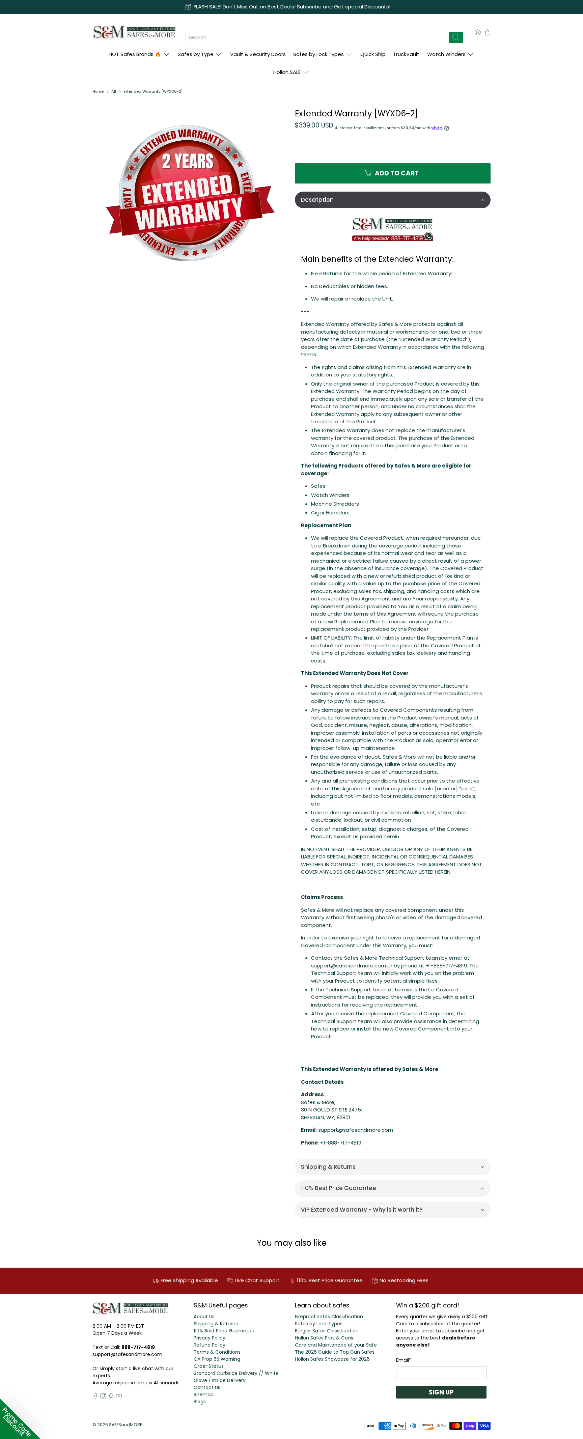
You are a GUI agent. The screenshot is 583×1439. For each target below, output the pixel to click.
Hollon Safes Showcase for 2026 (332, 1359)
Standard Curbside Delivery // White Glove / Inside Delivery (236, 1377)
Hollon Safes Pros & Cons (324, 1337)
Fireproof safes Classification (329, 1316)
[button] (393, 200)
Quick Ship (373, 54)
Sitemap (204, 1394)
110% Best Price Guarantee (224, 1330)
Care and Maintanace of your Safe (336, 1345)
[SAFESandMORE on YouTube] (119, 1397)
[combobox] (317, 37)
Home (98, 91)
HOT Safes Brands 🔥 (135, 54)
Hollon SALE (287, 72)
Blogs (200, 1401)
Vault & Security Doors (258, 54)
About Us (204, 1316)
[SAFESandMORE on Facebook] (95, 1397)
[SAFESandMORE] (134, 32)
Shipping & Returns (216, 1323)
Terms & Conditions (217, 1352)
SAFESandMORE (125, 1425)
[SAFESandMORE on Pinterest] (111, 1397)
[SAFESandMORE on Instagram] (103, 1397)
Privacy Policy (209, 1337)
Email (403, 1359)
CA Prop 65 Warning (217, 1359)
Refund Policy (209, 1345)
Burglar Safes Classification (327, 1330)
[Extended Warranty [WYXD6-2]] (190, 193)
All (113, 91)
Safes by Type (196, 54)
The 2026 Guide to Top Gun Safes (334, 1352)
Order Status (209, 1366)
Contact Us (207, 1387)
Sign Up (441, 1392)
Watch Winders (446, 54)
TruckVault (406, 54)
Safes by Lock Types (318, 54)
